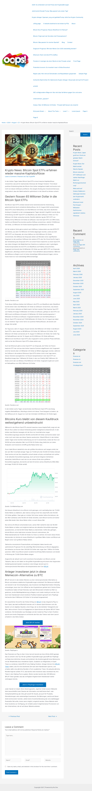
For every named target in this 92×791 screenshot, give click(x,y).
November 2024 (78, 320)
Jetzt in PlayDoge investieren (32, 685)
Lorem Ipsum (76, 111)
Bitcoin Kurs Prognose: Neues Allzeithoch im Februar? (50, 30)
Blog (63, 42)
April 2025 (76, 304)
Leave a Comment (10, 176)
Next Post (52, 716)
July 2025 (76, 295)
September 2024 (78, 326)
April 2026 (76, 268)
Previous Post (14, 716)
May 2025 (76, 301)
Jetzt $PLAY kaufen (33, 622)
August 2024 (77, 329)
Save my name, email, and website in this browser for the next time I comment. (32, 766)
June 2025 (76, 298)
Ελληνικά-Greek (38, 111)
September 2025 (78, 289)
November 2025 (78, 283)
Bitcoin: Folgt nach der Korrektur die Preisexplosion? (50, 36)
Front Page (76, 61)
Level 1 (65, 111)
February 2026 (77, 274)
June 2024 (76, 335)
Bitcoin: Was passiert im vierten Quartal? (46, 42)
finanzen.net (22, 176)
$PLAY (46, 566)
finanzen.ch (76, 359)
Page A (85, 111)
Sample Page (83, 73)
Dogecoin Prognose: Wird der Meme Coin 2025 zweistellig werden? (54, 48)
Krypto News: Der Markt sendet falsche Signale (78, 166)
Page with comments (76, 242)
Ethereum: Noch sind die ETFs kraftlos (45, 55)
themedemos (77, 240)
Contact (69, 42)
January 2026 (77, 277)
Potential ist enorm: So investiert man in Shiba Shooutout (51, 67)
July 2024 (76, 332)
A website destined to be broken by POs (56, 23)
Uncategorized (77, 365)
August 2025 (77, 292)
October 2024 (77, 323)
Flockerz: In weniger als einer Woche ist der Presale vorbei (52, 61)
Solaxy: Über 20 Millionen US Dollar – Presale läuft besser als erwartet (55, 105)
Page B (35, 117)
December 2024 (78, 317)
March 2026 (77, 271)
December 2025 (78, 280)
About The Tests (53, 111)
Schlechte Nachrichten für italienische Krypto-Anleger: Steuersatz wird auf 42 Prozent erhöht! (60, 83)
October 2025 (77, 286)
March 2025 (77, 307)
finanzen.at (76, 356)
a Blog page (37, 23)
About (73, 23)
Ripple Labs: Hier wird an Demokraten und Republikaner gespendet (54, 73)
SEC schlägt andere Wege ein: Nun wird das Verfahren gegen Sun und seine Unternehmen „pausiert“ (57, 96)
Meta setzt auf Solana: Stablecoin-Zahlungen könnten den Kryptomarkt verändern (79, 194)
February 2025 (77, 310)
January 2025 (77, 314)
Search (71, 131)
